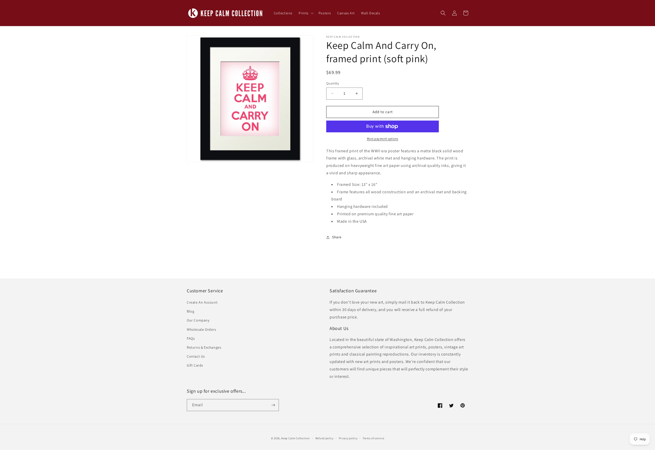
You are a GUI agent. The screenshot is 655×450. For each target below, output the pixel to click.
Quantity (332, 83)
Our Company (198, 320)
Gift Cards (195, 365)
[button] (305, 13)
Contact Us (196, 356)
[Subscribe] (273, 405)
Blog (190, 311)
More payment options (382, 139)
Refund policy (324, 438)
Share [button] (337, 237)
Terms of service (373, 438)
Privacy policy (348, 438)
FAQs (191, 338)
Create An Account (202, 302)
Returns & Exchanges (204, 347)
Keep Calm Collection (295, 438)
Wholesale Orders (201, 329)
